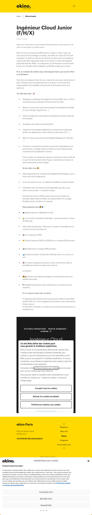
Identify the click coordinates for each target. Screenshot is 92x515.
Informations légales (48, 457)
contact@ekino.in (38, 444)
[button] (88, 461)
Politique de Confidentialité (14, 485)
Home (19, 16)
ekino (24, 5)
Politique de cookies (63, 483)
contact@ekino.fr (37, 438)
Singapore (64, 440)
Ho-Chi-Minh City (64, 445)
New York (64, 431)
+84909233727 (22, 441)
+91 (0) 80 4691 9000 (24, 444)
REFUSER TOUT (46, 499)
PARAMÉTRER (46, 505)
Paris (63, 436)
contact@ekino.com (35, 441)
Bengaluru (64, 427)
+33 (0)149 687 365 (23, 438)
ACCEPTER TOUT (46, 492)
